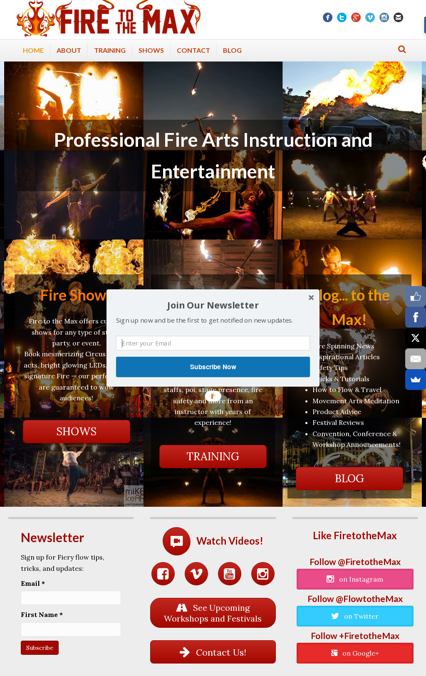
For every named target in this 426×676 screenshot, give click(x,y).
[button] (213, 305)
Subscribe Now (213, 366)
